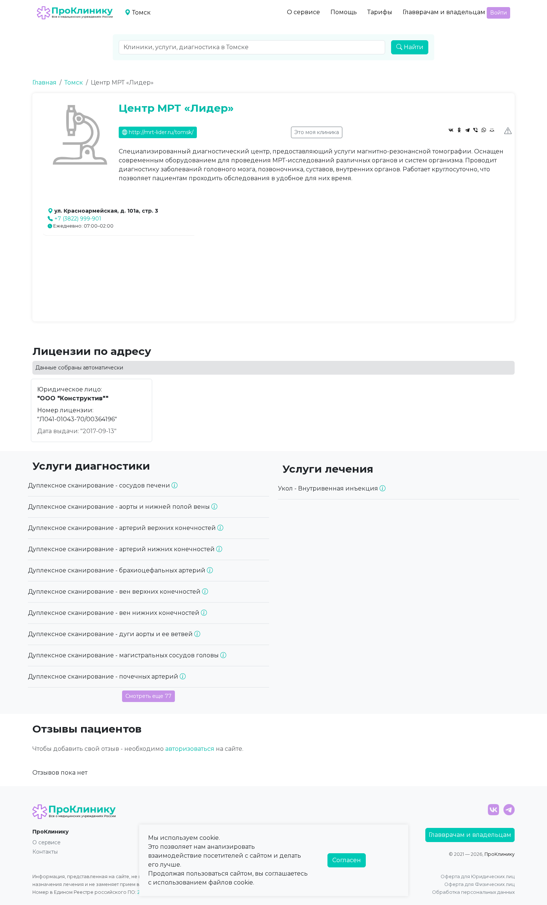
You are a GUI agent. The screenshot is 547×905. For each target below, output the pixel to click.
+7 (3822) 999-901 (77, 218)
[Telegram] (467, 130)
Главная (44, 82)
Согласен (346, 860)
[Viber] (475, 130)
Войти (498, 12)
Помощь (343, 12)
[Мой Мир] (492, 130)
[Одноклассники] (459, 130)
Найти (412, 47)
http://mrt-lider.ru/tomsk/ (160, 132)
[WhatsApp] (483, 130)
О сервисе (303, 12)
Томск (73, 82)
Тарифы (379, 12)
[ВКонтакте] (451, 130)
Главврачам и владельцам (444, 12)
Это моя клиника (316, 132)
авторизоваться (189, 748)
